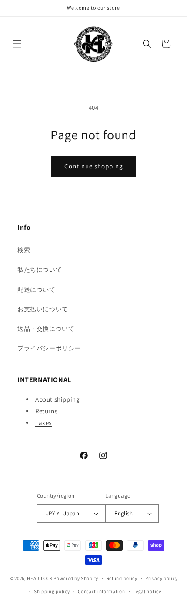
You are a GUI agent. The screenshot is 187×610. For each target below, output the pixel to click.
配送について (36, 289)
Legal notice (147, 591)
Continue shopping (93, 166)
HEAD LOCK (39, 578)
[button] (17, 43)
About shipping (57, 399)
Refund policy (122, 578)
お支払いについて (42, 309)
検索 (23, 250)
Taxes (43, 423)
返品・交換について (45, 329)
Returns (46, 411)
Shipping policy (52, 591)
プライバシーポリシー (49, 348)
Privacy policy (161, 578)
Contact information (101, 591)
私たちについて (39, 270)
